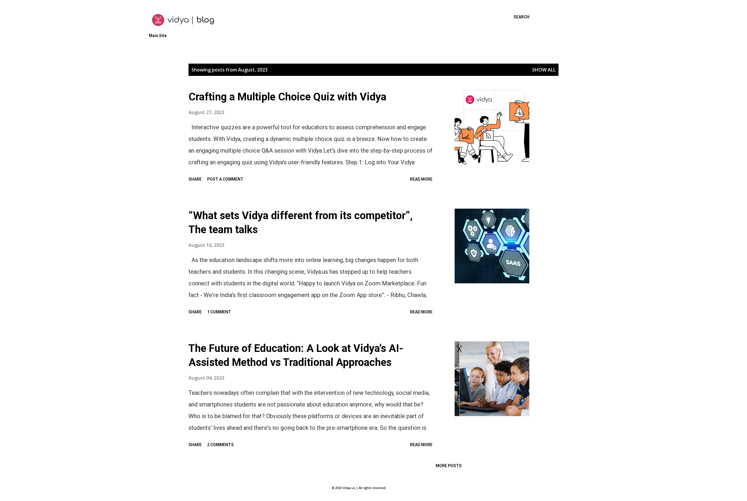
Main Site (158, 35)
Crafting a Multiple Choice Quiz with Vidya (287, 97)
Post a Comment (225, 179)
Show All (544, 70)
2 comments (220, 444)
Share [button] (195, 179)
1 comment (219, 312)
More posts (449, 465)
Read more (421, 179)
